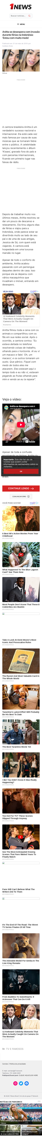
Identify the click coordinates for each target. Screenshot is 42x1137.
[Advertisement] (21, 102)
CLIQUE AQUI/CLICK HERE (28, 1075)
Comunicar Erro (19, 496)
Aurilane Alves (7, 46)
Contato (5, 1064)
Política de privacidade (18, 1064)
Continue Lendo (18, 488)
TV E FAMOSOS (14, 1049)
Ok (21, 471)
